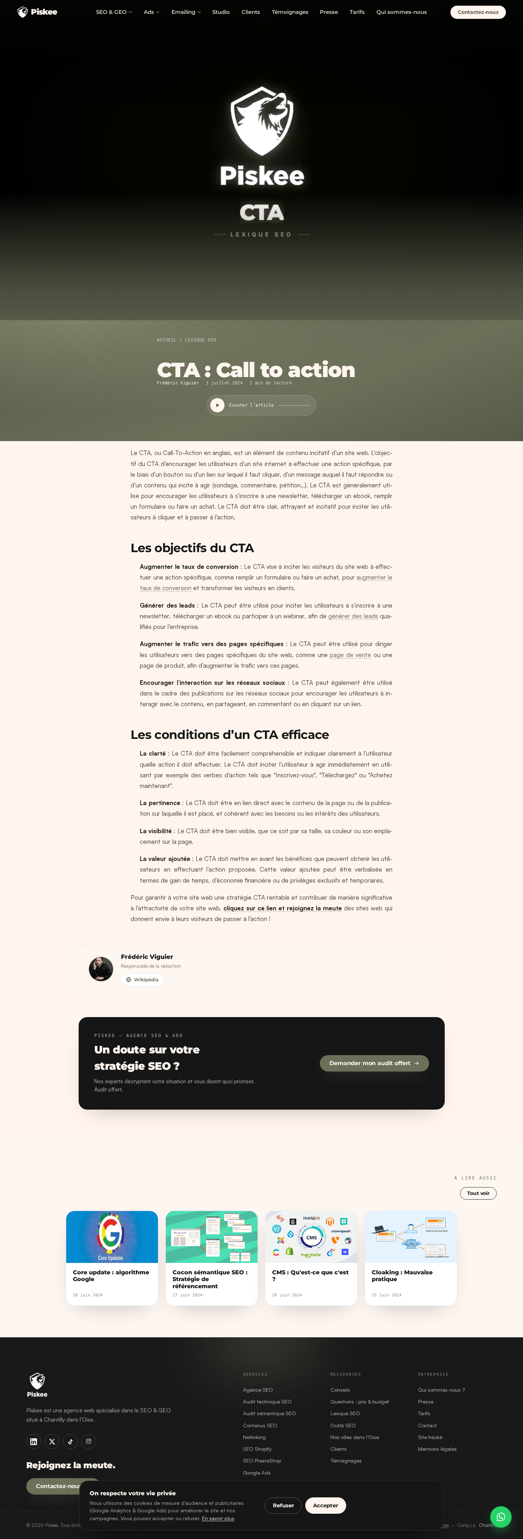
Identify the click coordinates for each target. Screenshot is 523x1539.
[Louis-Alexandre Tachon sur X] (51, 1441)
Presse (329, 12)
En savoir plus (218, 1518)
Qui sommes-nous (401, 12)
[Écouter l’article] (217, 405)
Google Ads (257, 1472)
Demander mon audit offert (370, 1063)
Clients (251, 12)
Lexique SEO (200, 340)
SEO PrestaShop (262, 1460)
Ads (149, 12)
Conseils (340, 1389)
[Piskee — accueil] (126, 1384)
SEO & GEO (111, 12)
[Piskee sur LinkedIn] (33, 1441)
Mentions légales (437, 1448)
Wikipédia (146, 979)
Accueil (166, 340)
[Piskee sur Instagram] (88, 1441)
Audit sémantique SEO (269, 1413)
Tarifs (357, 12)
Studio (221, 12)
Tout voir (478, 1193)
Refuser (283, 1505)
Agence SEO (258, 1389)
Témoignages (290, 12)
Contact (427, 1425)
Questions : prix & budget (360, 1401)
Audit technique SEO (267, 1401)
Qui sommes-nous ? (441, 1389)
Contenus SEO (260, 1425)
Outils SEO (343, 1425)
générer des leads (353, 616)
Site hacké (430, 1437)
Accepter (325, 1505)
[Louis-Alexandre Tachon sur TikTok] (70, 1441)
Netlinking (254, 1437)
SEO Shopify (257, 1448)
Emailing (183, 12)
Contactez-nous (59, 1486)
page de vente (350, 655)
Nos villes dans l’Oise (355, 1437)
